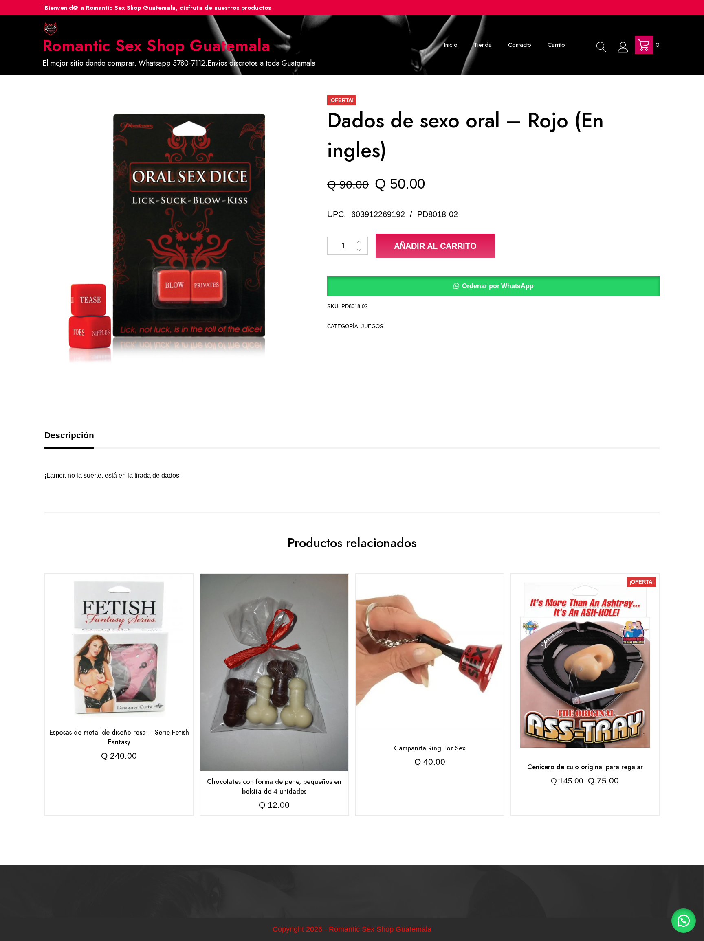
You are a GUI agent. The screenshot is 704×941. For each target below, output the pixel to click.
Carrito (556, 44)
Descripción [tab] (69, 435)
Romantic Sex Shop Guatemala (156, 45)
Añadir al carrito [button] (119, 629)
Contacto (519, 44)
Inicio (451, 44)
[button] (493, 286)
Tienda (483, 44)
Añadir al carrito (435, 245)
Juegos (372, 326)
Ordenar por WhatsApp (498, 286)
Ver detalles (119, 654)
